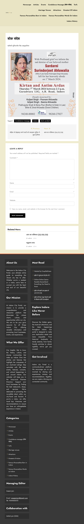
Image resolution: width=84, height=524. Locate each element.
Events (43, 4)
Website (12, 200)
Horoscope (27, 4)
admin (30, 238)
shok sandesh (45, 121)
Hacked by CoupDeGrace (42, 271)
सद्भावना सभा (30, 242)
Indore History (72, 21)
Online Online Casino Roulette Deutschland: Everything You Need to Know (42, 282)
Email (42, 192)
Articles (36, 4)
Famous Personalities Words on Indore (63, 15)
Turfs (75, 4)
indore (35, 121)
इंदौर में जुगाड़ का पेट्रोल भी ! (42, 275)
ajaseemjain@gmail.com (19, 498)
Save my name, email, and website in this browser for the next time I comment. (38, 209)
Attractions (57, 10)
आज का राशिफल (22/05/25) (37, 234)
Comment (14, 158)
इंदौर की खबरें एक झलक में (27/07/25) (41, 292)
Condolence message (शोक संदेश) (60, 4)
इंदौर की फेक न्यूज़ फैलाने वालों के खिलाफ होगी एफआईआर (42, 298)
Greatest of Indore (70, 10)
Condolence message (22, 121)
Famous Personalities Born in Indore (33, 15)
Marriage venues (44, 10)
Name (42, 183)
